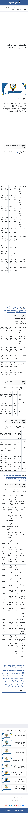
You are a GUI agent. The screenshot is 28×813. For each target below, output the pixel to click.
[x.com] (21, 806)
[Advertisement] (14, 28)
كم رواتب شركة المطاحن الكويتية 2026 (14, 685)
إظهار (5, 98)
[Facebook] (23, 806)
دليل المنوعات (17, 7)
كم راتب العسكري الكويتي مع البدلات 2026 (14, 665)
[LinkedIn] (9, 806)
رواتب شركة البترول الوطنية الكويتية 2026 (14, 686)
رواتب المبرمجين (11, 311)
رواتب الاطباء (18, 475)
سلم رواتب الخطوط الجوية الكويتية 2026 (14, 680)
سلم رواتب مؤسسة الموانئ (12, 478)
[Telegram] (12, 806)
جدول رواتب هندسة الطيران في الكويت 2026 (13, 673)
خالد (23, 51)
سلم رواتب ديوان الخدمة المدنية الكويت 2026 (13, 678)
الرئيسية (24, 7)
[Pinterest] (7, 806)
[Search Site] (2, 2)
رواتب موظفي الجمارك (20, 480)
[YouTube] (16, 806)
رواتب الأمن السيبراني (9, 475)
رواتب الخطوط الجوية (12, 310)
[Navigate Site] (25, 2)
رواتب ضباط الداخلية (21, 476)
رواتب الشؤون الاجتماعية (15, 307)
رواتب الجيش (23, 478)
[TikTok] (14, 806)
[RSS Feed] (5, 806)
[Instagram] (19, 806)
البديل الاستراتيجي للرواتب (14, 308)
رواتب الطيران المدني (10, 476)
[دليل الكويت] (14, 2)
